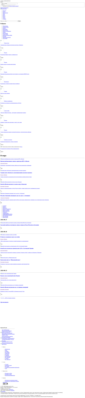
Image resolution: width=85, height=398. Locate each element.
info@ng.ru (11, 389)
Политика (5, 207)
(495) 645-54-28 (7, 388)
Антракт (6, 351)
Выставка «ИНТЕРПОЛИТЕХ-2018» (7, 341)
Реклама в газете (8, 374)
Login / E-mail (4, 3)
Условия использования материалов (12, 367)
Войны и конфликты (7, 31)
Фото (4, 14)
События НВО (6, 27)
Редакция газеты (8, 365)
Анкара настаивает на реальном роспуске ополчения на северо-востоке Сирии (16, 176)
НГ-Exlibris (7, 352)
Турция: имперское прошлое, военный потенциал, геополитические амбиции (15, 132)
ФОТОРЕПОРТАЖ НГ (7, 215)
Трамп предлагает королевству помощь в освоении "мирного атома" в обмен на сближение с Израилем (20, 252)
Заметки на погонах (7, 37)
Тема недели (6, 43)
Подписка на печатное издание (11, 380)
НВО (6, 350)
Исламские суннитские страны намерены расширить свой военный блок (14, 264)
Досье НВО (5, 38)
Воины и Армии (6, 209)
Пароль (2, 4)
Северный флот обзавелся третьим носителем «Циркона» (11, 44)
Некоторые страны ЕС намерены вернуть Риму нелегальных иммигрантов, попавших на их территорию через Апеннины (24, 199)
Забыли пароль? (15, 6)
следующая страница (11, 297)
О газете (4, 19)
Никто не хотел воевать (5, 93)
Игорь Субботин (3, 174)
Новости (4, 10)
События (4, 205)
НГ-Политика (8, 356)
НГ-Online (7, 366)
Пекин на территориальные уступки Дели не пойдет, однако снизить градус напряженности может (20, 188)
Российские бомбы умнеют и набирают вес (9, 54)
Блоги (4, 16)
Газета (4, 11)
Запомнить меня (6, 6)
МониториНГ (5, 217)
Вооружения (5, 33)
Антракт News (5, 213)
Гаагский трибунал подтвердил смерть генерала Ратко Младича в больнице (19, 225)
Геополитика (5, 30)
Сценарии (7, 355)
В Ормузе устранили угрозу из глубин (10, 237)
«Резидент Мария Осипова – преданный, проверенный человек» (13, 112)
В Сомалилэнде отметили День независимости (9, 148)
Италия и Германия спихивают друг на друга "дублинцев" (15, 195)
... (4, 297)
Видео (4, 15)
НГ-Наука (7, 354)
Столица (6, 358)
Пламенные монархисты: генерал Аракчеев (9, 141)
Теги (6, 368)
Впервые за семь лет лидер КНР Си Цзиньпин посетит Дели (12, 291)
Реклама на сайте (8, 373)
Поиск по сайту (3, 21)
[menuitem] (44, 10)
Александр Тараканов (4, 197)
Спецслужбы (5, 34)
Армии (4, 32)
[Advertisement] (7, 315)
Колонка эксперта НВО (7, 35)
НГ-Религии (7, 349)
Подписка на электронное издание (12, 381)
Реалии (4, 28)
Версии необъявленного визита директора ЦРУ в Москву (14, 161)
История (4, 36)
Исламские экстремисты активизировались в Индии (10, 103)
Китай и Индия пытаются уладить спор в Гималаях (13, 184)
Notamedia (12, 390)
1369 (6, 297)
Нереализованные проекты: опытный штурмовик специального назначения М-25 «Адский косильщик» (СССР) (8, 338)
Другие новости (4, 302)
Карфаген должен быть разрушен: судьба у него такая (11, 122)
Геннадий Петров (3, 163)
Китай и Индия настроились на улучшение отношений (14, 287)
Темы (4, 13)
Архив (4, 17)
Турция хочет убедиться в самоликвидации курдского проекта (16, 172)
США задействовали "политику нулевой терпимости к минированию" (14, 241)
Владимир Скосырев (4, 186)
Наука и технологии (7, 208)
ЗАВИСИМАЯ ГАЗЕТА (7, 214)
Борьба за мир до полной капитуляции (8, 64)
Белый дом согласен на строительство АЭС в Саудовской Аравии (16, 248)
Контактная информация (10, 375)
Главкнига (5, 212)
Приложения (5, 12)
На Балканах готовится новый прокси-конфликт (10, 83)
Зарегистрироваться (4, 7)
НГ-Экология (5, 216)
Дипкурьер (7, 353)
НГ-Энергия (7, 357)
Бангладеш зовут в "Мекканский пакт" (10, 259)
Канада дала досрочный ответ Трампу (10, 275)
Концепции (5, 29)
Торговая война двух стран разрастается (8, 279)
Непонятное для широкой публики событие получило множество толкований (15, 165)
